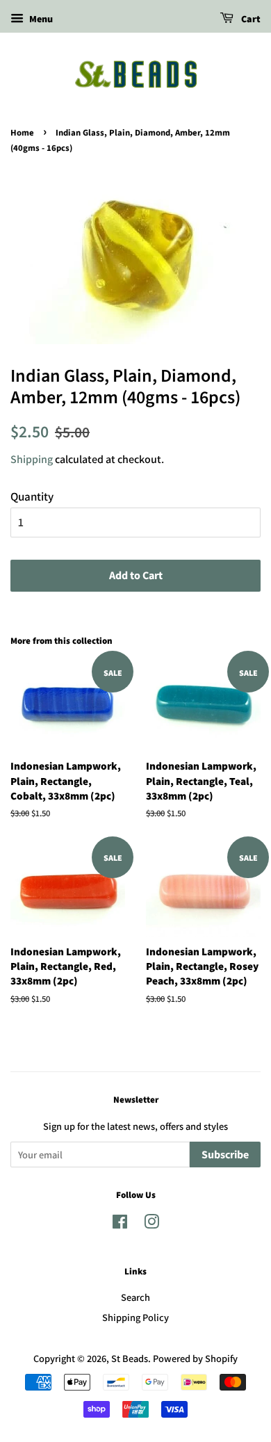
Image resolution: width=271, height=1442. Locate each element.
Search (135, 1297)
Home (22, 133)
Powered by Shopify (195, 1358)
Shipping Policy (135, 1317)
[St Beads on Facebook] (120, 1224)
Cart (250, 19)
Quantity (32, 496)
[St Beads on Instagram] (151, 1224)
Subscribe (225, 1154)
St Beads (129, 1358)
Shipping (31, 459)
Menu (40, 19)
